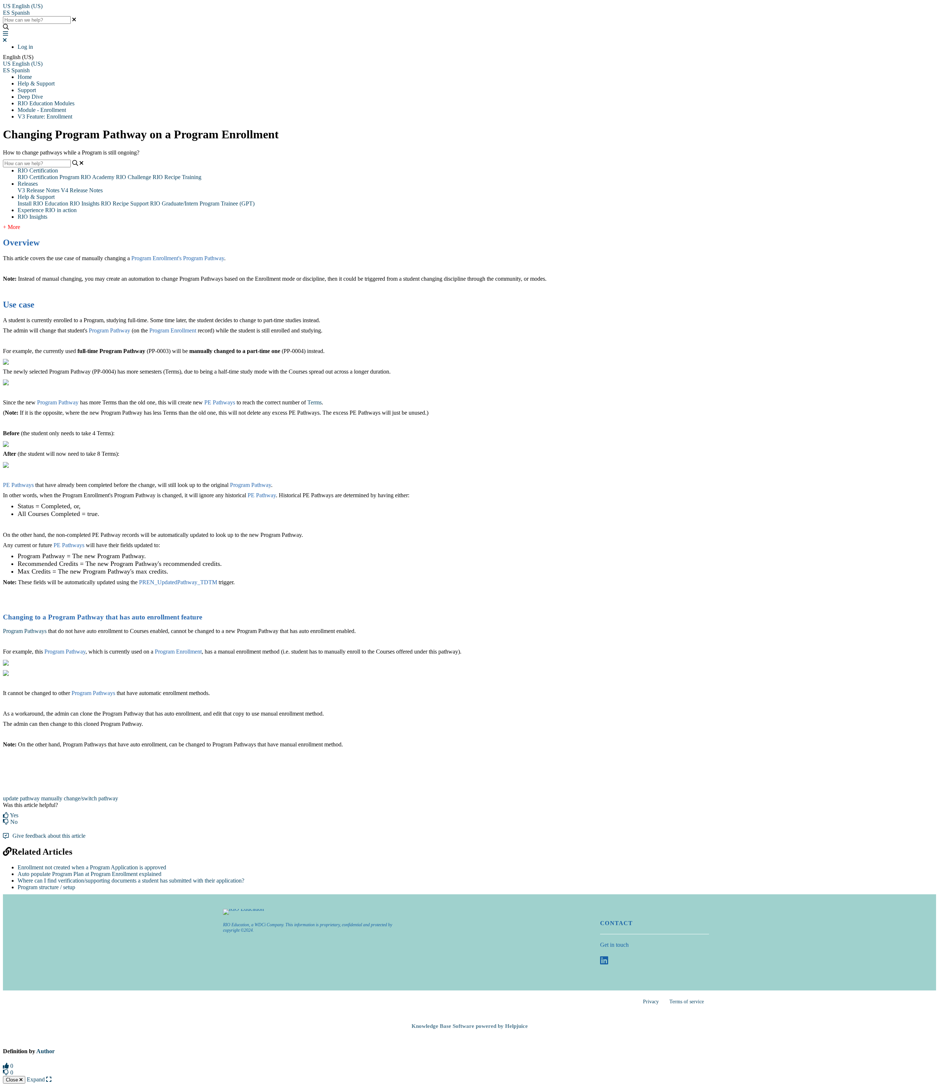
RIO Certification (38, 170)
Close (12, 1080)
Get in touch (614, 945)
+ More (11, 227)
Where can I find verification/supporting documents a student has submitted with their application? (131, 880)
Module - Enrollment (42, 110)
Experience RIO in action (47, 210)
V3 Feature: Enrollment (45, 116)
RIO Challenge (133, 177)
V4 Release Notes (82, 190)
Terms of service (686, 1001)
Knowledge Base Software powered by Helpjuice (470, 1026)
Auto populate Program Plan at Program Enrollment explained (89, 874)
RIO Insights (84, 203)
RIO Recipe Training (177, 177)
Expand (36, 1079)
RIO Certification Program (48, 177)
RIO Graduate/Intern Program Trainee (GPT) (202, 203)
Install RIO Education (43, 203)
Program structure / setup (46, 887)
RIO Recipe (115, 203)
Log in (25, 47)
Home (25, 77)
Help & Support (36, 83)
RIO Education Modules (46, 103)
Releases (28, 184)
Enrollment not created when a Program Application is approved (92, 867)
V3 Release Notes (38, 190)
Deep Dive (30, 97)
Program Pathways (25, 631)
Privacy (651, 1001)
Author (45, 1051)
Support (27, 90)
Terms (314, 402)
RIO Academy (97, 177)
